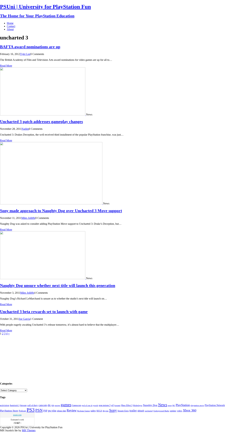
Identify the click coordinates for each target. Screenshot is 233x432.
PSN (39, 410)
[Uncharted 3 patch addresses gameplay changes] (43, 114)
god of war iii (87, 405)
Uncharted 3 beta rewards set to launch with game (44, 311)
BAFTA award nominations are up (30, 47)
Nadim (25, 128)
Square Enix (123, 410)
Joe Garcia (24, 318)
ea (53, 405)
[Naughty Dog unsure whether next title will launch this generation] (43, 278)
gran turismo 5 (105, 405)
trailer (133, 410)
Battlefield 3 (14, 405)
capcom (43, 405)
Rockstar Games (83, 411)
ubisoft (140, 410)
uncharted (149, 411)
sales (93, 410)
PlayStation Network (215, 405)
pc (173, 405)
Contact (11, 26)
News (162, 404)
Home (10, 23)
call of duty (32, 405)
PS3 (31, 410)
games (66, 404)
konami (117, 405)
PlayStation (183, 405)
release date (61, 411)
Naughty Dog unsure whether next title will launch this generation (57, 285)
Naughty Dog (150, 405)
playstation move (197, 405)
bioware (23, 405)
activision (4, 405)
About (10, 29)
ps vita (52, 410)
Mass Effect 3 (126, 405)
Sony (113, 410)
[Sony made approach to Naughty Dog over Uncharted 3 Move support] (51, 203)
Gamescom (76, 405)
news (170, 405)
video (179, 410)
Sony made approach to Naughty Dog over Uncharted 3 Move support (61, 210)
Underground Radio (161, 411)
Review (72, 410)
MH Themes (28, 430)
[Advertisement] (25, 356)
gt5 (112, 405)
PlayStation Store (9, 410)
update (173, 410)
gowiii (95, 405)
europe (57, 405)
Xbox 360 (189, 410)
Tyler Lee (25, 54)
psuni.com (17, 415)
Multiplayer (137, 405)
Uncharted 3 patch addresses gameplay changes (41, 121)
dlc (49, 405)
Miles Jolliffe (28, 218)
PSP (45, 410)
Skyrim (105, 411)
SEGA (99, 411)
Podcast (22, 411)
